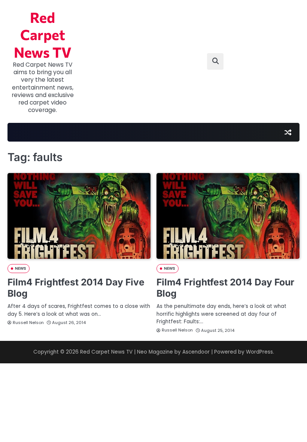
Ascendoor (196, 351)
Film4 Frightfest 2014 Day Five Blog (76, 287)
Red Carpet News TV (43, 35)
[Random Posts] (288, 132)
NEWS (20, 268)
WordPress (259, 351)
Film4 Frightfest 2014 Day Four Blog (225, 287)
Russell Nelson (28, 323)
